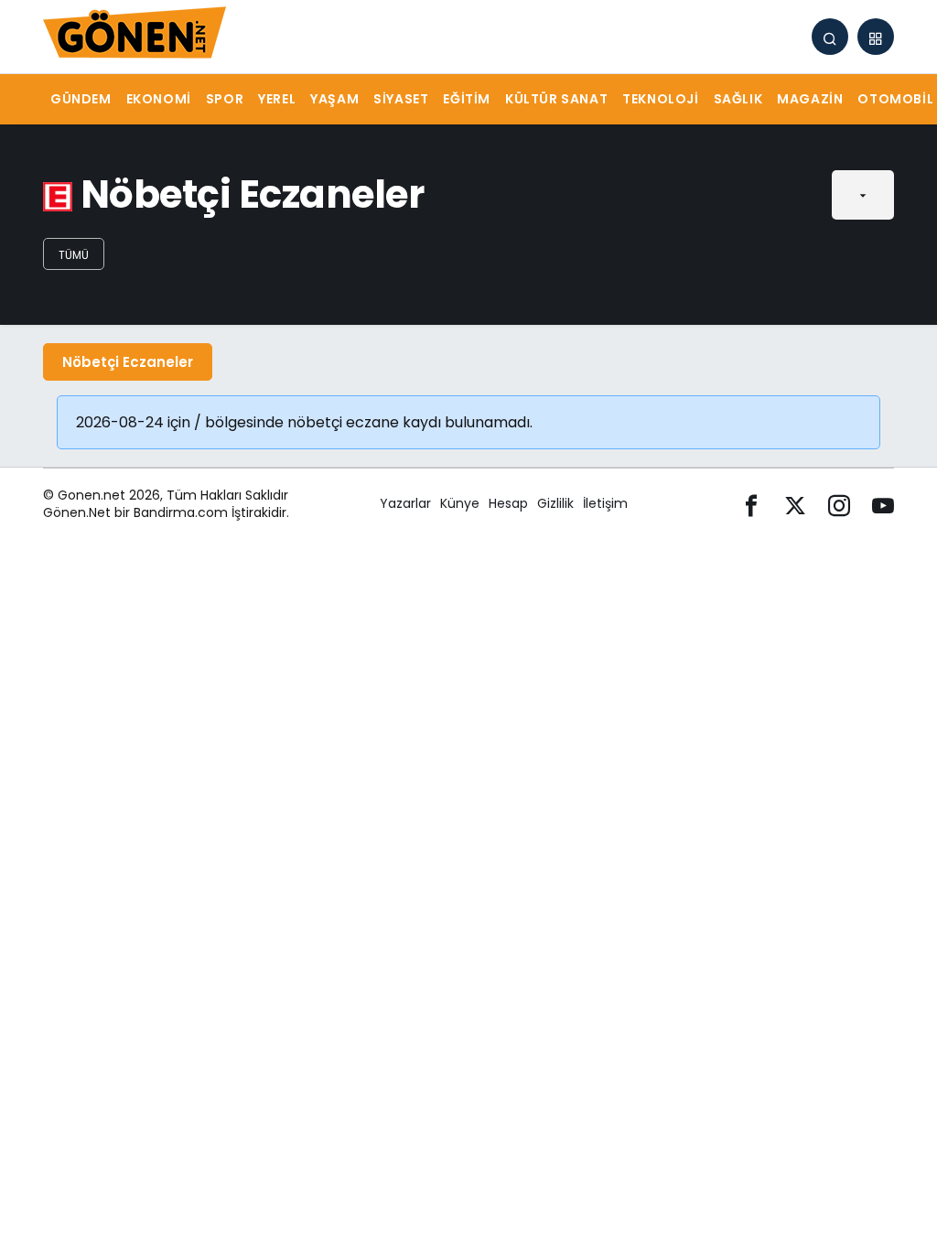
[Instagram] (839, 504)
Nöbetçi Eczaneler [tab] (127, 362)
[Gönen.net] (134, 35)
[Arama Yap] (830, 36)
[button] (875, 36)
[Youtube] (883, 504)
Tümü (74, 255)
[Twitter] (795, 504)
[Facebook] (751, 504)
